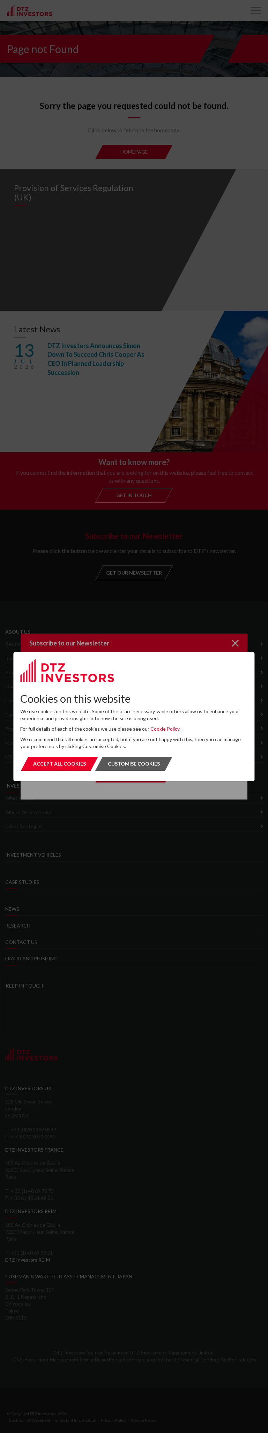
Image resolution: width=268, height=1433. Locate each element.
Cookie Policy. (165, 729)
